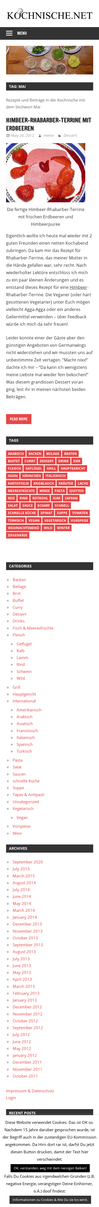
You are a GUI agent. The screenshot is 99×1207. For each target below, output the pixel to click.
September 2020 (28, 861)
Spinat (46, 513)
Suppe (62, 513)
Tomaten (80, 513)
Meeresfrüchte (21, 491)
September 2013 (28, 944)
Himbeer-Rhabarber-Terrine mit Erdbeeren (48, 124)
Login (11, 1097)
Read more (19, 419)
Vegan (22, 817)
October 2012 (25, 1020)
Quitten (76, 491)
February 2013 (26, 993)
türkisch (16, 520)
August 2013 (24, 951)
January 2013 (25, 1000)
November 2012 (28, 1014)
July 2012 (21, 1034)
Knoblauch (44, 483)
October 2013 (25, 938)
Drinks (19, 620)
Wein (17, 833)
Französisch (27, 730)
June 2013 (22, 965)
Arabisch (16, 453)
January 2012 (25, 1055)
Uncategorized (26, 801)
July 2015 (21, 868)
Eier (76, 461)
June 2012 (22, 1041)
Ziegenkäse (17, 535)
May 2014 (22, 903)
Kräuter (66, 483)
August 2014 (24, 882)
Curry (30, 461)
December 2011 (27, 1062)
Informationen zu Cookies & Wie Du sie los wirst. (50, 1199)
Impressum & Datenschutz (30, 1090)
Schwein (24, 671)
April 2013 (22, 979)
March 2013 (24, 986)
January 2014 (25, 917)
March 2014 (24, 910)
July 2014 (21, 889)
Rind (24, 498)
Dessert (70, 135)
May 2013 (22, 972)
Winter (63, 528)
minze (45, 491)
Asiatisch (25, 723)
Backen (35, 453)
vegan (34, 520)
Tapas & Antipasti (28, 794)
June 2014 (22, 896)
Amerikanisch (29, 709)
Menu (22, 33)
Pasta (60, 491)
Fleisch (14, 468)
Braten (70, 453)
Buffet (14, 461)
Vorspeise (79, 520)
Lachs (83, 483)
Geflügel (34, 468)
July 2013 (21, 958)
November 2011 (28, 1069)
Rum (56, 498)
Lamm (22, 657)
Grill (51, 468)
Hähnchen (31, 476)
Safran (71, 498)
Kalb (21, 650)
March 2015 (24, 875)
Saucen (19, 774)
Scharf (43, 505)
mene (49, 135)
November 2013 (28, 931)
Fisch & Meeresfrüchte (33, 628)
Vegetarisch (55, 520)
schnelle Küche (22, 513)
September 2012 (28, 1027)
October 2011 (25, 1076)
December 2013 (27, 924)
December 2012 (27, 1006)
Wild (48, 528)
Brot (17, 593)
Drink (63, 461)
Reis (11, 498)
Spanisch (25, 744)
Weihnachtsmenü (23, 528)
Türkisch (24, 751)
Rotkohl (40, 498)
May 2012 (22, 1048)
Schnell (62, 505)
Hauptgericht (73, 468)
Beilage (52, 453)
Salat (13, 505)
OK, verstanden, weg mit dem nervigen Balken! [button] (50, 1168)
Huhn (13, 476)
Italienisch (55, 476)
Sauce (27, 505)
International (24, 700)
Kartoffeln (18, 483)
